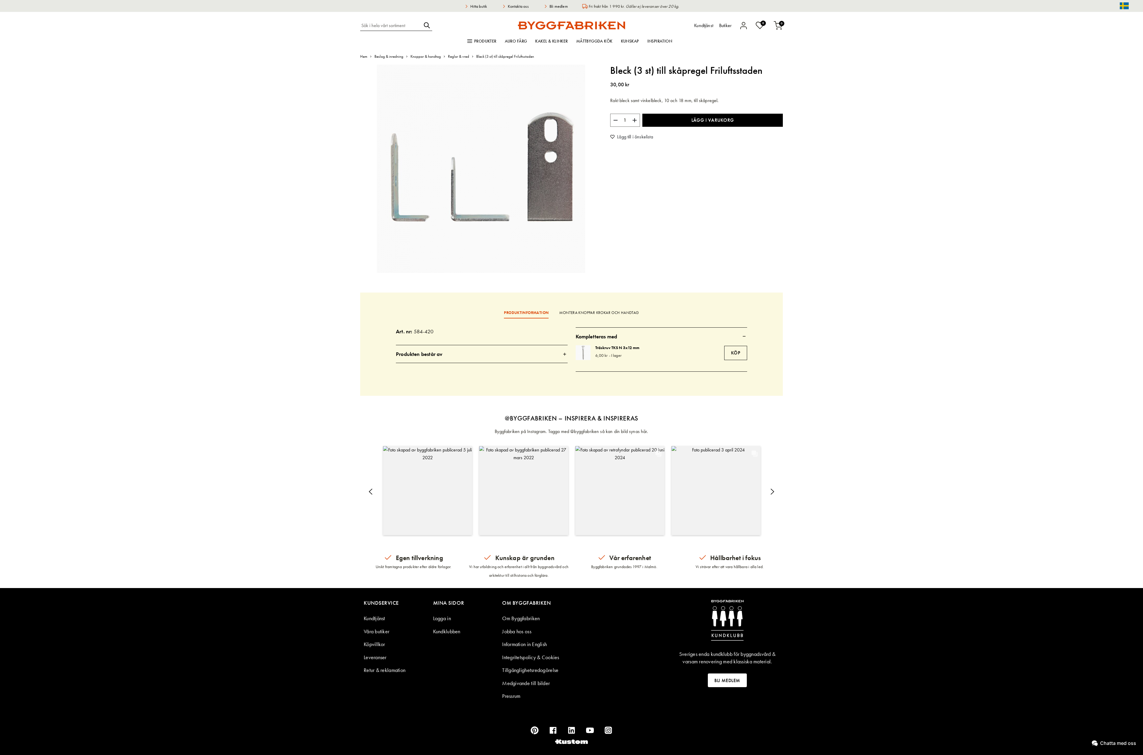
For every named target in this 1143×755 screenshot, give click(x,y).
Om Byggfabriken (521, 618)
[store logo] (571, 25)
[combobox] (390, 25)
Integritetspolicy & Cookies (530, 657)
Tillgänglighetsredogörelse (530, 670)
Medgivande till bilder (526, 683)
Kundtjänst (374, 618)
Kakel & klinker (551, 41)
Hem (363, 56)
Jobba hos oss (516, 631)
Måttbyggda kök (594, 41)
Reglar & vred (458, 56)
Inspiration (659, 41)
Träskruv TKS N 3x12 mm (617, 347)
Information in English (524, 644)
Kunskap (630, 41)
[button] (427, 490)
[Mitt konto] (743, 25)
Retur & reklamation (384, 670)
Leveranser (375, 657)
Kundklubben (446, 631)
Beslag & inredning (388, 56)
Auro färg (516, 41)
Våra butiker (376, 631)
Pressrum (511, 696)
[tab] (482, 354)
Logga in (442, 618)
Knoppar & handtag (425, 56)
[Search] (426, 25)
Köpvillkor (374, 644)
